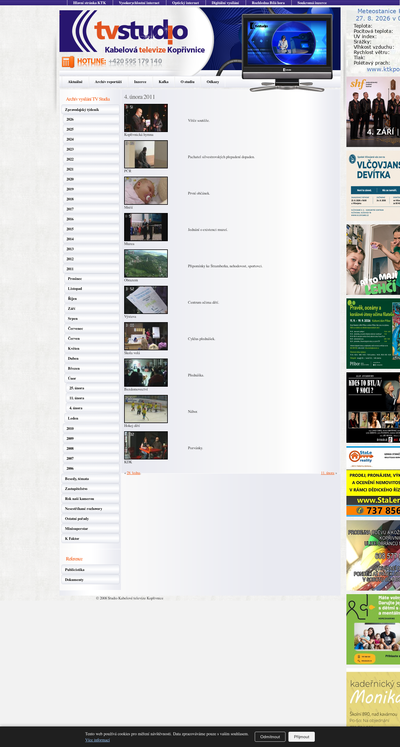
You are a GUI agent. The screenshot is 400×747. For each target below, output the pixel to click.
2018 (69, 199)
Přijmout (301, 736)
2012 (69, 258)
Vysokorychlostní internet (139, 2)
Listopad (75, 288)
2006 (69, 468)
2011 (69, 268)
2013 (69, 248)
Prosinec (75, 278)
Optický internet (185, 2)
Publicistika (74, 569)
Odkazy (213, 81)
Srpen (73, 318)
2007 (69, 458)
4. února (75, 407)
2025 (69, 129)
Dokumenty (74, 579)
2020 (69, 179)
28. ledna (133, 472)
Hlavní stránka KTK (89, 2)
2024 (69, 139)
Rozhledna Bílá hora (268, 2)
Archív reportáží (108, 81)
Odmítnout (270, 736)
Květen (73, 348)
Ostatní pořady (77, 518)
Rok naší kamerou (79, 498)
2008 (69, 448)
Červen (74, 338)
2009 (69, 438)
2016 (69, 219)
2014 (69, 238)
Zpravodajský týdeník (82, 109)
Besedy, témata (77, 478)
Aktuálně (75, 81)
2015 (69, 228)
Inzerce (140, 81)
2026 (69, 119)
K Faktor (72, 538)
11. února (76, 397)
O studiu (187, 81)
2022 (69, 159)
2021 (69, 169)
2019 (69, 189)
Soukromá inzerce (312, 2)
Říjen (72, 298)
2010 (69, 428)
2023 (69, 149)
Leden (73, 418)
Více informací (97, 740)
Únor (72, 378)
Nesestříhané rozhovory (83, 508)
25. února (76, 388)
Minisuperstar (76, 528)
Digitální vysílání (225, 2)
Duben (73, 358)
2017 (69, 209)
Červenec (75, 328)
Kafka (163, 81)
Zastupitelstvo (76, 488)
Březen (74, 368)
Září (71, 308)
